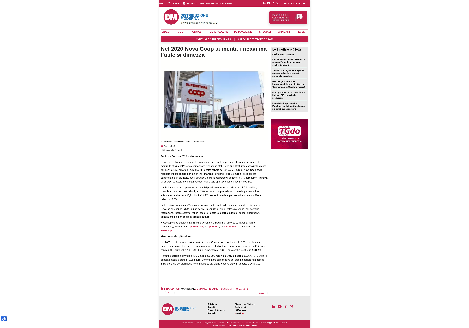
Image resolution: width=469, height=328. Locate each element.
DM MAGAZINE (219, 31)
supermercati (195, 226)
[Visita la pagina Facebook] (273, 3)
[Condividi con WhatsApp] (243, 289)
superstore (213, 226)
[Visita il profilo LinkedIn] (264, 3)
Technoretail (240, 307)
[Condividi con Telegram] (247, 289)
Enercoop (166, 230)
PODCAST (197, 31)
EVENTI (302, 31)
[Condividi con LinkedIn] (240, 289)
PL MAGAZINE (243, 31)
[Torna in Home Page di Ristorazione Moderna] (179, 309)
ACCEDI (288, 3)
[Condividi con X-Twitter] (237, 289)
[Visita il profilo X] (277, 3)
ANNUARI (284, 31)
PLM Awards (240, 310)
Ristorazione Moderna (245, 304)
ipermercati (230, 226)
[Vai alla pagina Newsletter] (288, 17)
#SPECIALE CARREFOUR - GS (213, 39)
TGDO (179, 31)
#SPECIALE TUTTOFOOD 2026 (255, 39)
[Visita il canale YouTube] (268, 3)
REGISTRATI (301, 3)
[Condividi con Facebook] (234, 289)
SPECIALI (265, 31)
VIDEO (166, 31)
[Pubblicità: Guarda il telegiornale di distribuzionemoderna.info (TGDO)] (289, 134)
